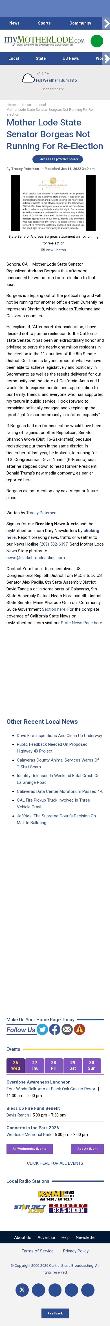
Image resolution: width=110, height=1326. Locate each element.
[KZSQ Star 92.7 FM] (27, 1207)
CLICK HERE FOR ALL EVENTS (55, 1163)
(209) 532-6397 (53, 544)
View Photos (55, 250)
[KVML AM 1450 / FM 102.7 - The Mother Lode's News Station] (56, 1194)
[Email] (71, 1290)
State (41, 58)
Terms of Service (38, 1251)
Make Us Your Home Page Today (40, 1019)
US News (71, 58)
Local (13, 58)
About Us (22, 1237)
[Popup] (97, 41)
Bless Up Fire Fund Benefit (33, 1108)
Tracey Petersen (41, 512)
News (14, 23)
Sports (44, 23)
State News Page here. (82, 622)
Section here (53, 609)
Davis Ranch (17, 1115)
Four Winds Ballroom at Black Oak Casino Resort (51, 1088)
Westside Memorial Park (28, 1134)
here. (27, 479)
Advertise (46, 1237)
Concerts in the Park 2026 (32, 1127)
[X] (22, 1290)
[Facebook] (38, 1290)
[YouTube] (55, 1290)
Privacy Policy (76, 1251)
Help (65, 1237)
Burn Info (69, 80)
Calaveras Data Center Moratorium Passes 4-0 (60, 791)
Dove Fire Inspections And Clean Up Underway (59, 735)
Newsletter (86, 1237)
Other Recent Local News (42, 721)
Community (80, 23)
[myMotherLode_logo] (44, 41)
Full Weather (47, 80)
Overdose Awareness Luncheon (38, 1082)
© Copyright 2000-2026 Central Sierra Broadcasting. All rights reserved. (55, 1268)
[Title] (87, 1290)
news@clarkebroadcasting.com (35, 557)
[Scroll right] (106, 23)
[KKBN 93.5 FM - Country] (68, 1207)
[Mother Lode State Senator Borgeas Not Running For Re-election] (53, 229)
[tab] (15, 1066)
